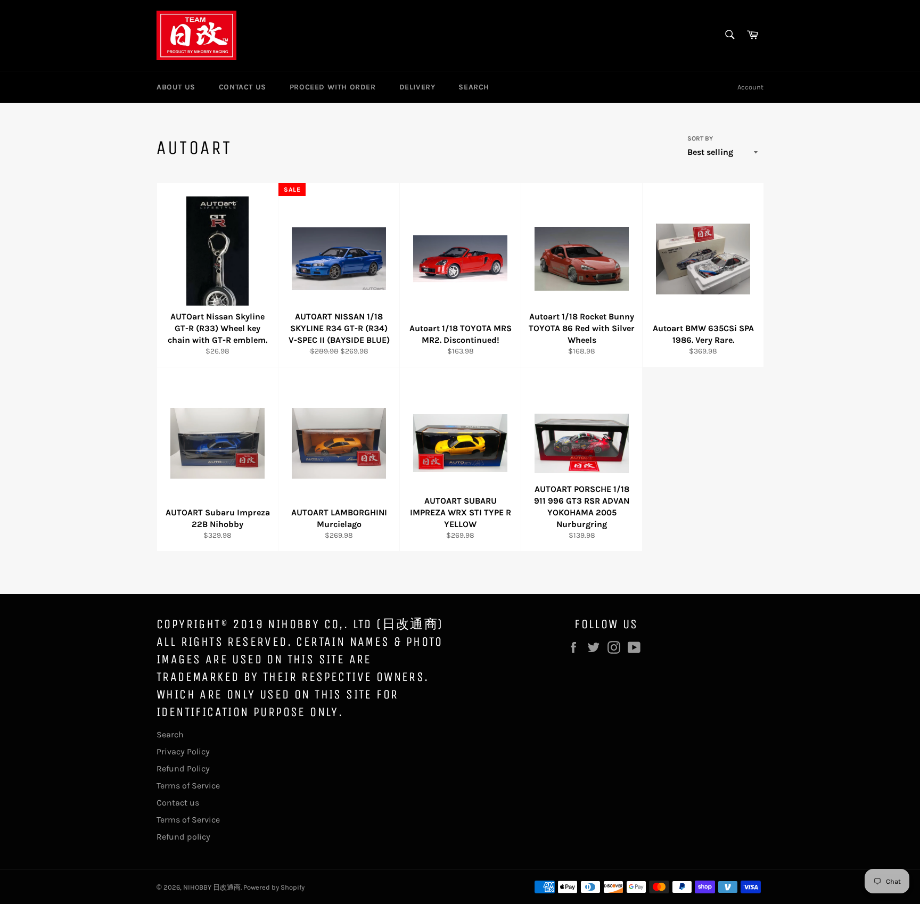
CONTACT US (242, 87)
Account (750, 87)
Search (170, 734)
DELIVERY (417, 87)
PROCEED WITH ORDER (333, 87)
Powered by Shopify (274, 887)
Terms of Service (188, 785)
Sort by (700, 138)
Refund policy (183, 837)
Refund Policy (183, 768)
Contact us (178, 803)
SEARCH (473, 87)
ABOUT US (176, 87)
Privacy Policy (183, 751)
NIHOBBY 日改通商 (212, 887)
